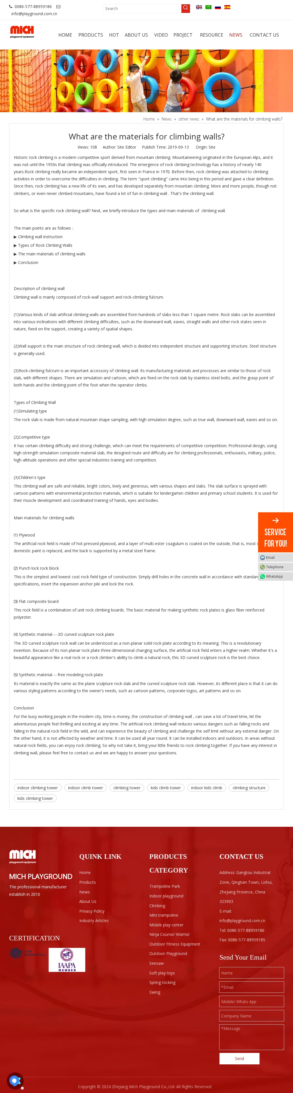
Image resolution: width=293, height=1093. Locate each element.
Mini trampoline (163, 915)
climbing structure (249, 787)
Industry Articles (94, 920)
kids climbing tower (35, 798)
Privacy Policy (91, 911)
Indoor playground (166, 896)
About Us (87, 901)
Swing (154, 992)
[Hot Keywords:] (185, 8)
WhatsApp (274, 576)
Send (239, 1058)
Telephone (275, 567)
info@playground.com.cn (34, 13)
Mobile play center (166, 925)
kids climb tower (166, 787)
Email (270, 557)
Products (87, 882)
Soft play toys (162, 973)
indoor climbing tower (37, 787)
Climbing (157, 905)
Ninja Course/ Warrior (169, 934)
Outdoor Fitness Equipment (174, 944)
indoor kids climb (206, 787)
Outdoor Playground (168, 953)
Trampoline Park (164, 886)
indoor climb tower (85, 787)
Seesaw (156, 963)
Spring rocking (162, 982)
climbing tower (126, 787)
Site (212, 147)
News (84, 892)
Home (85, 872)
